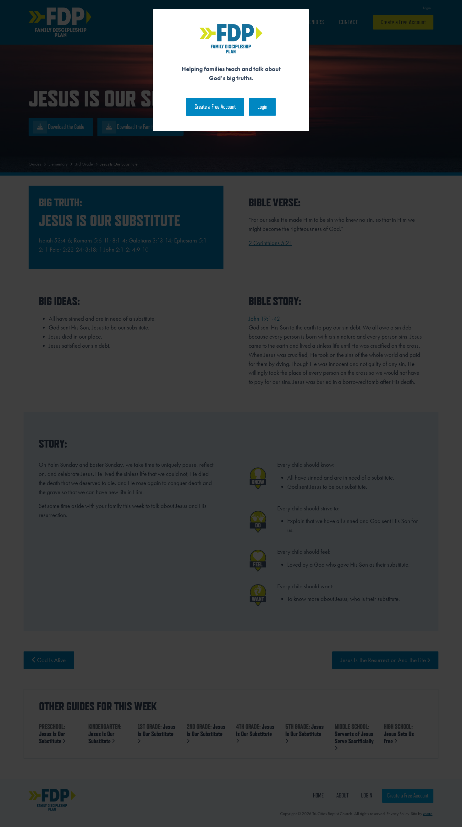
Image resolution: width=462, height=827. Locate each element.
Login (262, 106)
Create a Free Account (215, 106)
